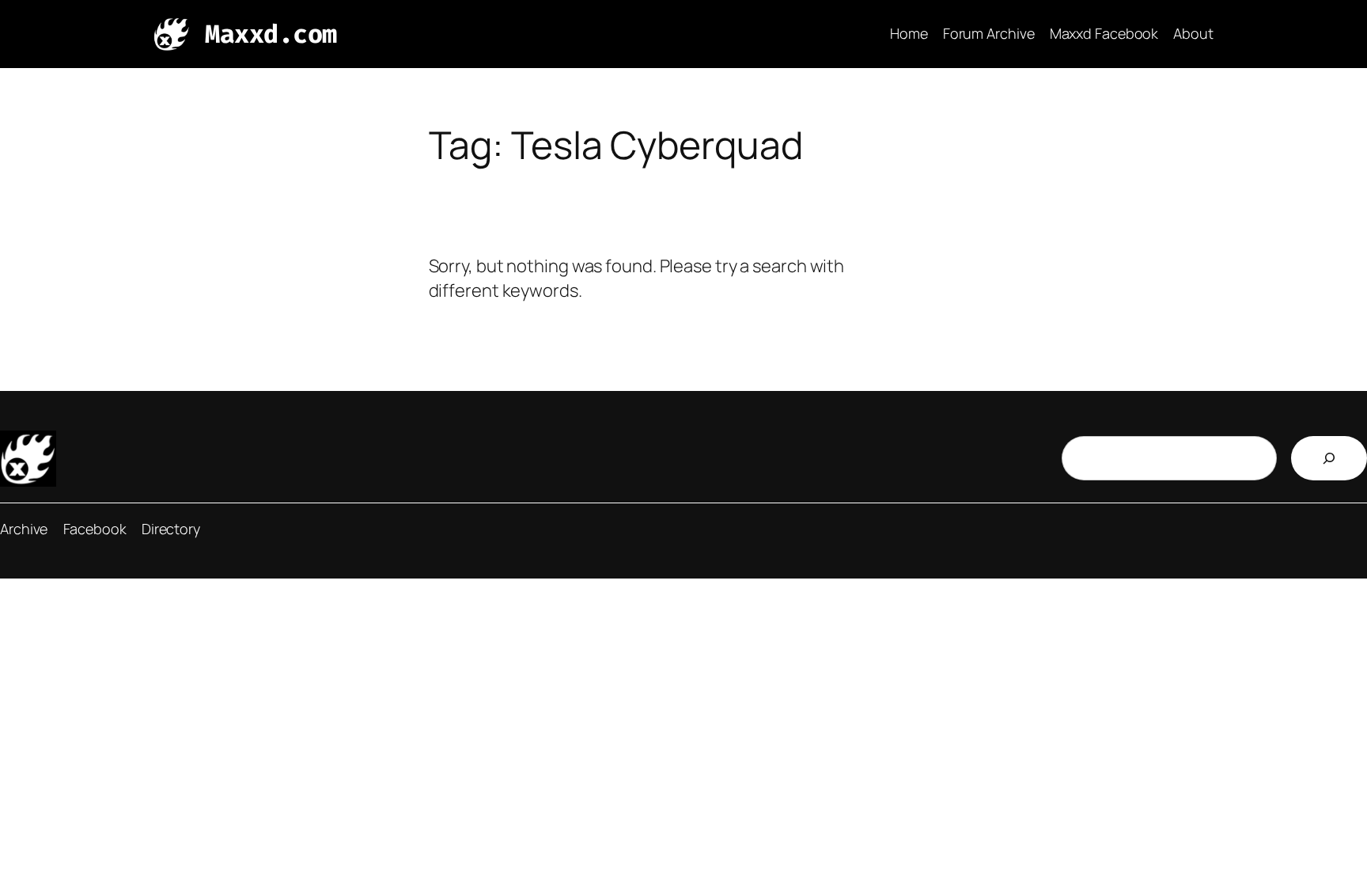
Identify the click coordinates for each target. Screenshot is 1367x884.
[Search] (1329, 458)
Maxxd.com (271, 34)
